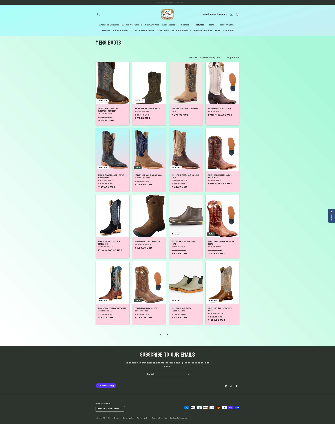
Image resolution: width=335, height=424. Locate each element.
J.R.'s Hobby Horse (111, 418)
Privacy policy (143, 418)
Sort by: (193, 58)
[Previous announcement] (96, 2)
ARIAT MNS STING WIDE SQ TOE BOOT (185, 109)
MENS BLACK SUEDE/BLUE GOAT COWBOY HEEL (109, 242)
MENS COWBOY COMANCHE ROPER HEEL (112, 308)
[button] (98, 14)
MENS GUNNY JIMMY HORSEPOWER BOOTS (220, 309)
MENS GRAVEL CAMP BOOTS (181, 308)
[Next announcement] (238, 2)
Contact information (178, 418)
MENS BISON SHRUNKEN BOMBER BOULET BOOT (220, 176)
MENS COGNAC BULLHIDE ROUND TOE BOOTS (221, 242)
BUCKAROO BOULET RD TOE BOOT (220, 109)
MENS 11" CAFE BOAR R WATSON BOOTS (148, 175)
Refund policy (128, 418)
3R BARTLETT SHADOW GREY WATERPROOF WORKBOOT (108, 110)
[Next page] (174, 334)
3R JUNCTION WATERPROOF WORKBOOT (148, 109)
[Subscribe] (188, 374)
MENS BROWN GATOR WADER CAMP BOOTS (184, 242)
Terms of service (159, 418)
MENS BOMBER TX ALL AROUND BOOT (148, 241)
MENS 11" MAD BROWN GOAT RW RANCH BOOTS (185, 176)
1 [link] (160, 334)
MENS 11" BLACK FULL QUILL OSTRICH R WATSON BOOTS (112, 176)
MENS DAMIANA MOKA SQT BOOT (146, 308)
